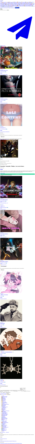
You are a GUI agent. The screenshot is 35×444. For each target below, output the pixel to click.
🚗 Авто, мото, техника (4, 396)
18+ (1, 392)
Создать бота (17, 7)
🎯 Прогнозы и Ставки (4, 414)
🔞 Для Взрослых (4, 398)
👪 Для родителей (4, 399)
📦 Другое (12, 6)
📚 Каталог (1, 394)
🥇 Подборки (4, 394)
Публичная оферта (17, 443)
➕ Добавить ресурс (2, 432)
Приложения (6, 7)
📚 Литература (5, 3)
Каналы (1, 7)
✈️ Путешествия (17, 4)
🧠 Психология (13, 4)
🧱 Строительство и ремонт (20, 5)
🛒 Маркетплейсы (15, 3)
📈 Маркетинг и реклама (10, 3)
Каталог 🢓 (1, 1)
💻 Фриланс (3, 428)
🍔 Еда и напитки (4, 401)
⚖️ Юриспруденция (8, 6)
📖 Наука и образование (4, 412)
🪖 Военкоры (3, 397)
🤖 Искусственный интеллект (5, 404)
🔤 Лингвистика (4, 405)
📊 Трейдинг (3, 424)
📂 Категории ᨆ (8, 394)
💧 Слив (6, 5)
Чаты (4, 7)
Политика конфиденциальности (11, 443)
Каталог (4, 139)
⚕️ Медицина (19, 3)
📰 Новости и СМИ (4, 413)
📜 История (3, 403)
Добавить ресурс (13, 7)
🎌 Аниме (3, 395)
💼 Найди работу (4, 411)
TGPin (1, 0)
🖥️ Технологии (25, 5)
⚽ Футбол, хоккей (4, 426)
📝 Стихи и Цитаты (9, 5)
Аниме (6, 139)
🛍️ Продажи (9, 4)
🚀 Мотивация (27, 3)
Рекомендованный (8, 392)
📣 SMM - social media (14, 5)
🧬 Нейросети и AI (30, 5)
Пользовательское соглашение (3, 443)
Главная (1, 139)
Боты (2, 7)
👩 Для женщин (3, 400)
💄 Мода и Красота (23, 3)
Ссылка (10, 390)
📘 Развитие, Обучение (22, 4)
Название (1, 390)
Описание (18, 390)
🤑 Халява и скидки (4, 427)
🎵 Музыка (30, 3)
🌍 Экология (4, 6)
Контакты (21, 443)
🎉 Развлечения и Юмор (27, 4)
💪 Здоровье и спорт (4, 402)
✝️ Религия (32, 4)
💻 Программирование (5, 4)
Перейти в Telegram (2, 173)
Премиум (4, 392)
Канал (8, 139)
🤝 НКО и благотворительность (5, 410)
